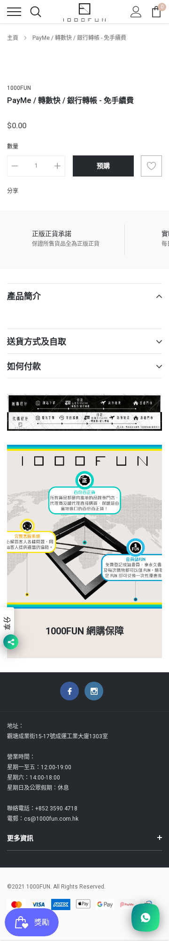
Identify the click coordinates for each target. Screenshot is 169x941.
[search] (35, 11)
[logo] (84, 11)
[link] (69, 691)
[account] (136, 11)
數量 (12, 146)
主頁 (12, 38)
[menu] (14, 12)
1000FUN (19, 88)
